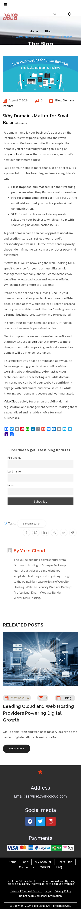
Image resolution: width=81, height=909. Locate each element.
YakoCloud (11, 401)
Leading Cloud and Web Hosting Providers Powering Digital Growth (38, 713)
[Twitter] (40, 821)
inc (55, 292)
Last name (14, 471)
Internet (8, 105)
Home (34, 31)
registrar (37, 341)
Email (11, 485)
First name (14, 457)
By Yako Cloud (29, 550)
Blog (48, 31)
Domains (68, 100)
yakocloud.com (18, 154)
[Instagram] (51, 821)
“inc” (50, 309)
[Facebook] (30, 821)
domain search (31, 523)
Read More (16, 748)
